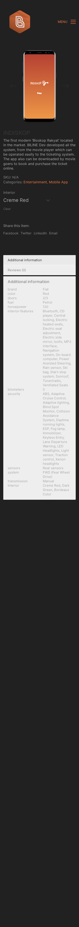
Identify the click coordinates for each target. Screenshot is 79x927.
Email (53, 233)
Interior (9, 192)
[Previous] (13, 86)
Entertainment (35, 182)
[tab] (39, 260)
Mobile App (58, 182)
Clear (7, 209)
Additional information (25, 260)
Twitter (26, 233)
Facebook (10, 233)
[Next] (65, 86)
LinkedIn (40, 233)
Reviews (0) (17, 270)
